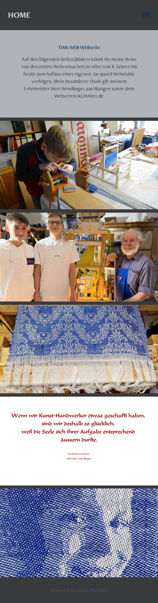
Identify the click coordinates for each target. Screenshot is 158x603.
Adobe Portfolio (92, 590)
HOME (19, 15)
